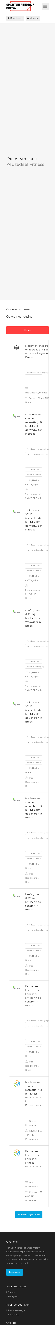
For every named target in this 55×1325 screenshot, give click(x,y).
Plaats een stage (16, 1310)
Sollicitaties (13, 1314)
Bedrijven (12, 1296)
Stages (11, 1292)
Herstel (27, 330)
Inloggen (33, 18)
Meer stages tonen (30, 1214)
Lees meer (14, 1272)
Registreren (16, 18)
